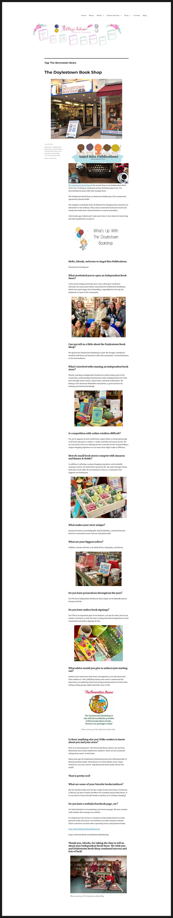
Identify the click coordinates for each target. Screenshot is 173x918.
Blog (145, 15)
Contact (137, 15)
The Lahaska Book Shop (52, 155)
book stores (48, 147)
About (91, 15)
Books (99, 15)
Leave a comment (50, 158)
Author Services (113, 15)
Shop (126, 15)
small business (57, 149)
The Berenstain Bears (51, 151)
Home (83, 15)
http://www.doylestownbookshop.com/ (84, 829)
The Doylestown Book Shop (73, 72)
